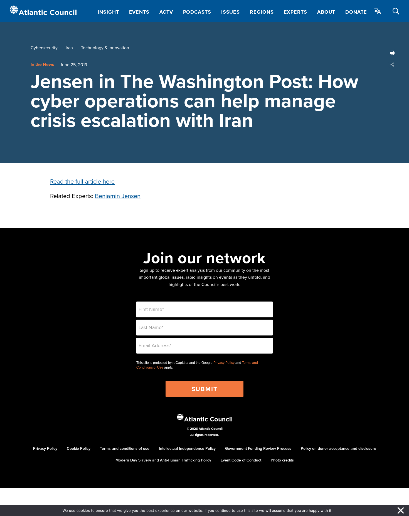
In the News (42, 64)
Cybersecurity (44, 48)
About (326, 12)
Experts (295, 12)
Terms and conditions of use (124, 448)
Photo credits (282, 460)
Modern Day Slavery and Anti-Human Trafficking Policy (163, 460)
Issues (230, 12)
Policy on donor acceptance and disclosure (338, 448)
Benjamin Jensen (118, 195)
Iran (69, 48)
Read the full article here (82, 181)
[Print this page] (392, 53)
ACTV (166, 12)
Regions (262, 12)
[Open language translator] (378, 11)
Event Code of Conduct (241, 460)
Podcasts (197, 12)
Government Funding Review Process (258, 448)
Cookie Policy (78, 448)
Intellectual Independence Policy (187, 448)
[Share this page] (392, 64)
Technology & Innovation (105, 48)
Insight (108, 12)
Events (139, 12)
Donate (356, 12)
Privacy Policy (224, 363)
